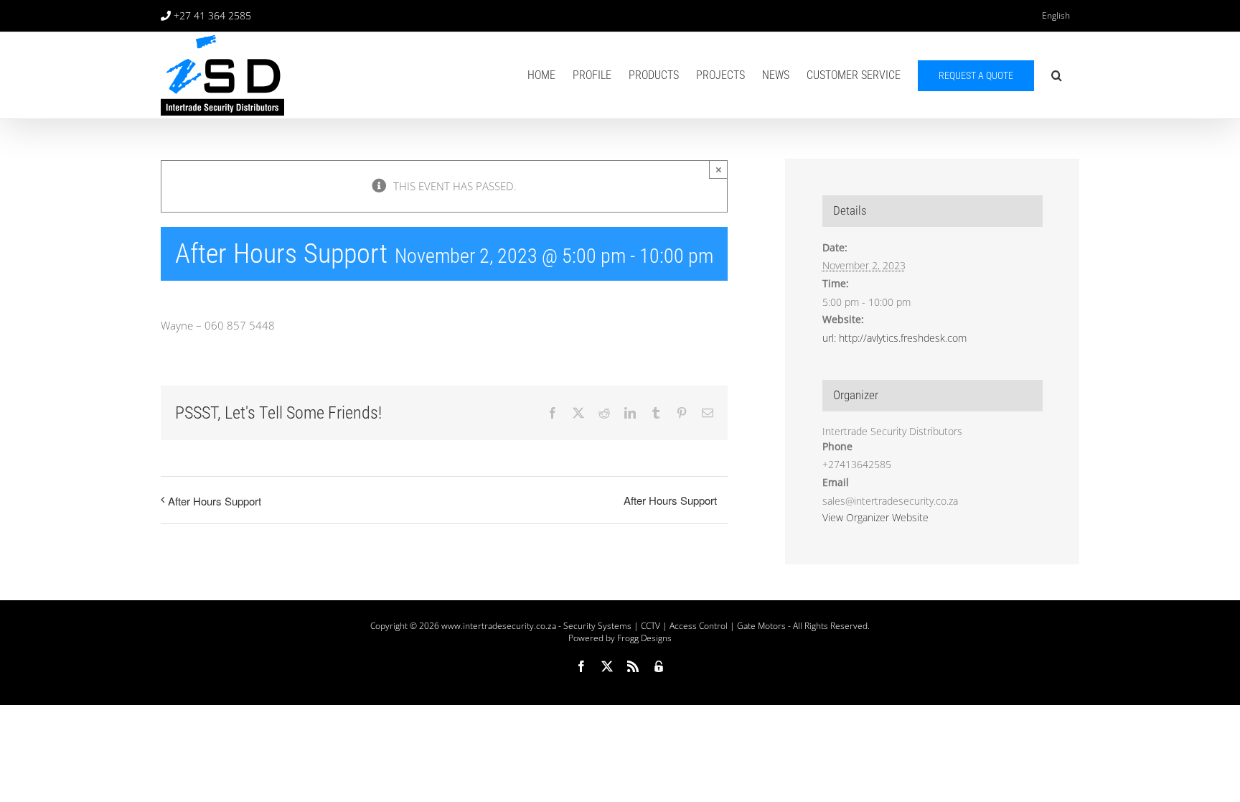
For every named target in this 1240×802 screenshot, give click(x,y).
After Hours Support (214, 500)
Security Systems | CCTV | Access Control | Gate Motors (674, 626)
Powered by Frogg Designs (620, 638)
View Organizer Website (875, 517)
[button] (1056, 75)
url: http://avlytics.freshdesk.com (894, 338)
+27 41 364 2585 (212, 15)
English (1056, 15)
